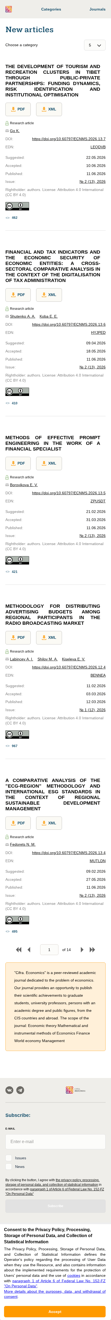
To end (92, 949)
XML (52, 109)
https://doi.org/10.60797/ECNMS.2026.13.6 (69, 324)
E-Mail (10, 1128)
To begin (18, 949)
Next (82, 949)
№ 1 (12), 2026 (92, 710)
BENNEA (98, 675)
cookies (73, 1275)
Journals (97, 9)
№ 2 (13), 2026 (92, 181)
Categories (51, 9)
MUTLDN (98, 861)
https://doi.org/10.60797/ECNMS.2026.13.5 (69, 493)
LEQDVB (98, 147)
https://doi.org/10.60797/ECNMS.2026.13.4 (69, 853)
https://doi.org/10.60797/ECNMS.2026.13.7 (69, 139)
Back (28, 949)
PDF (21, 109)
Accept (54, 1311)
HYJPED (98, 332)
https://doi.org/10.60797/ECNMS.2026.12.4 (69, 667)
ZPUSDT (98, 501)
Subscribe (55, 1206)
